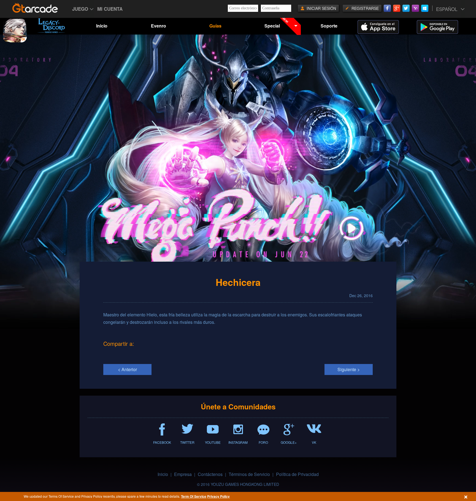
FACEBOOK (162, 442)
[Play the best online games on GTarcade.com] (35, 8)
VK (314, 442)
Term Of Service (193, 496)
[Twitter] (406, 8)
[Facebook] (387, 8)
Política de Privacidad (297, 474)
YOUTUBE (213, 442)
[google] (444, 27)
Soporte (329, 26)
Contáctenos (210, 474)
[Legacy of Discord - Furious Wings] (51, 25)
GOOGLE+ (289, 442)
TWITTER (187, 442)
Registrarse (365, 8)
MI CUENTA (110, 9)
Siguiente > (348, 369)
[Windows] (424, 8)
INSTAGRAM (238, 442)
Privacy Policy (218, 496)
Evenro (158, 26)
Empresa (183, 474)
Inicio (101, 26)
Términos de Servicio (249, 474)
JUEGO (80, 9)
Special (276, 23)
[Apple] (385, 27)
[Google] (396, 8)
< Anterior (127, 369)
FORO (263, 442)
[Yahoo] (415, 8)
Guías (215, 26)
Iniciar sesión (321, 8)
